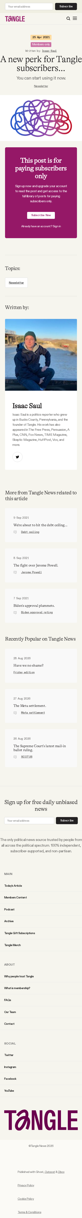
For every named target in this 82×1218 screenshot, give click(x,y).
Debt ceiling (30, 532)
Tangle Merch (12, 945)
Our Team (10, 1012)
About (9, 964)
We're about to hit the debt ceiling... (40, 525)
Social (10, 1043)
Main (8, 874)
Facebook (10, 1079)
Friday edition (24, 672)
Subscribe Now (41, 215)
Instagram (10, 1067)
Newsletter (41, 86)
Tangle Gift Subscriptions (19, 933)
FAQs (7, 1000)
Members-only (41, 44)
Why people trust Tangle (19, 976)
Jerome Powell (31, 572)
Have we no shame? (28, 665)
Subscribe (66, 6)
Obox (61, 1172)
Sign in (57, 226)
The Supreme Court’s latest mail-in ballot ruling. (39, 748)
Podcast (9, 909)
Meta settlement (33, 712)
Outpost (50, 1172)
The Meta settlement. (29, 706)
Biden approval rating (37, 612)
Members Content (15, 897)
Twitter (8, 1055)
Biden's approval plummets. (34, 606)
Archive (9, 921)
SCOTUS (26, 756)
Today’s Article (13, 886)
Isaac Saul (49, 51)
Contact (9, 1024)
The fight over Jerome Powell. (35, 565)
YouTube (9, 1091)
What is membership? (17, 988)
